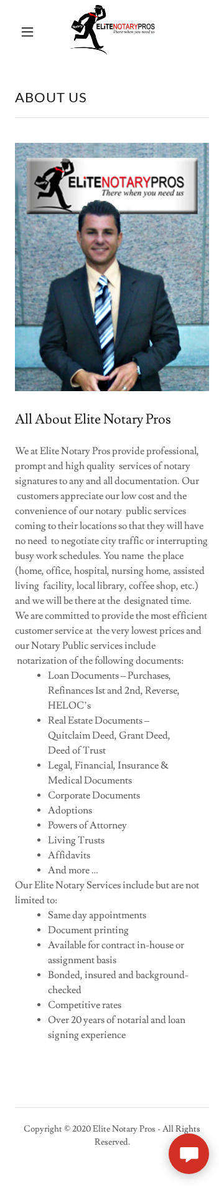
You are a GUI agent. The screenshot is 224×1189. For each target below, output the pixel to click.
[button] (27, 31)
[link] (112, 31)
